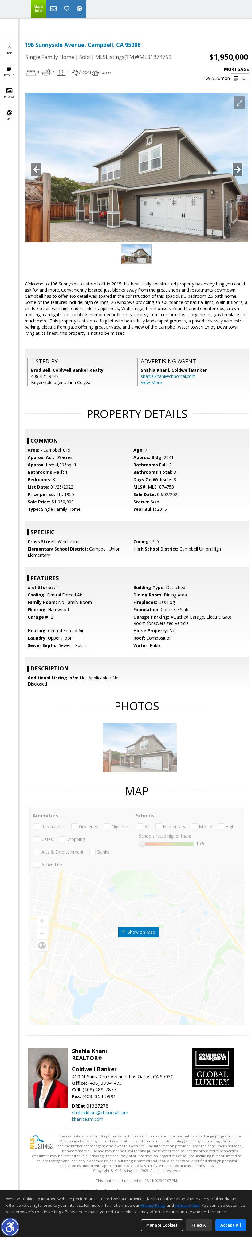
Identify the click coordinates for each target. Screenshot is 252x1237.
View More (151, 382)
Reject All (199, 1225)
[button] (10, 1227)
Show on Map (140, 932)
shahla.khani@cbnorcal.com (168, 376)
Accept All (230, 1225)
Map (9, 118)
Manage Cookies (162, 1225)
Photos (9, 96)
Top (9, 53)
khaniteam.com (87, 1119)
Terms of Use (187, 1205)
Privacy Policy (153, 1205)
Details (9, 74)
